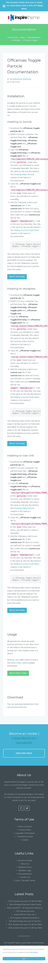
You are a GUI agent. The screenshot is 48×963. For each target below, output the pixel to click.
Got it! (24, 959)
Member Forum (25, 867)
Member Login (25, 870)
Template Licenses (25, 836)
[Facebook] (20, 808)
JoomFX (27, 788)
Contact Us (25, 877)
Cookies (25, 840)
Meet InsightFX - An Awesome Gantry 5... (25, 908)
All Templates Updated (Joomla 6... (25, 918)
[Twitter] (27, 808)
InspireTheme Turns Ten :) (25, 914)
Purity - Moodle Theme (25, 880)
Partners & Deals (25, 860)
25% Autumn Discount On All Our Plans (25, 924)
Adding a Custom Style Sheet (26, 230)
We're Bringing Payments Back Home (25, 904)
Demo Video (16, 663)
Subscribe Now (24, 753)
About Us (25, 864)
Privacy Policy (25, 830)
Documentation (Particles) (20, 79)
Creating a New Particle (24, 174)
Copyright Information (25, 833)
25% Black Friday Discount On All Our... (25, 921)
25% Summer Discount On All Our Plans (25, 901)
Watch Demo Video (18, 673)
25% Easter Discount (24, 911)
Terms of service (25, 826)
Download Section (18, 707)
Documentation (25, 874)
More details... (34, 952)
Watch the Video (17, 276)
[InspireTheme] (24, 17)
